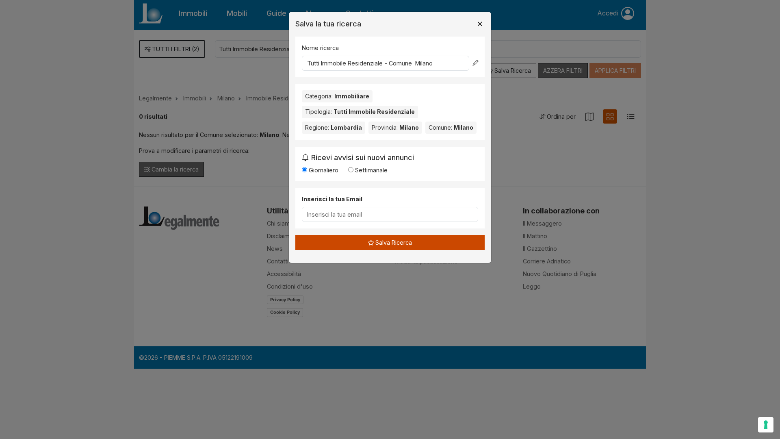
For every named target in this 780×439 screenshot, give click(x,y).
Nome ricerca (320, 47)
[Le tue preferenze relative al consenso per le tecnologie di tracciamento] (766, 424)
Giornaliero (322, 170)
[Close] (480, 24)
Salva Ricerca (393, 242)
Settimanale (370, 170)
